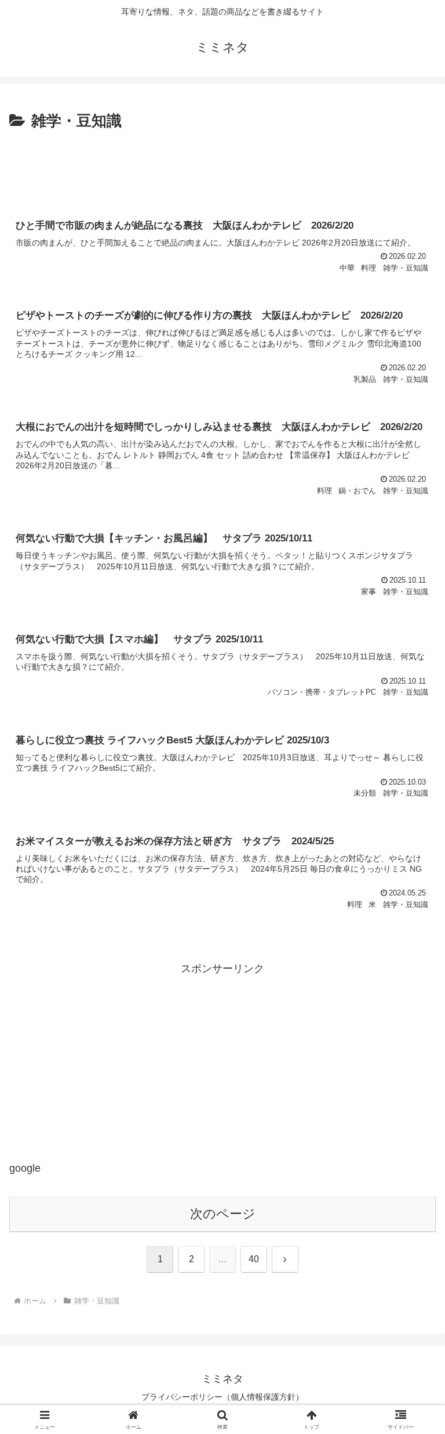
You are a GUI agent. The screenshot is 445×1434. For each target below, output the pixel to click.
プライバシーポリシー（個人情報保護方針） (222, 1397)
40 (254, 1259)
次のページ (223, 1214)
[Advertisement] (222, 166)
